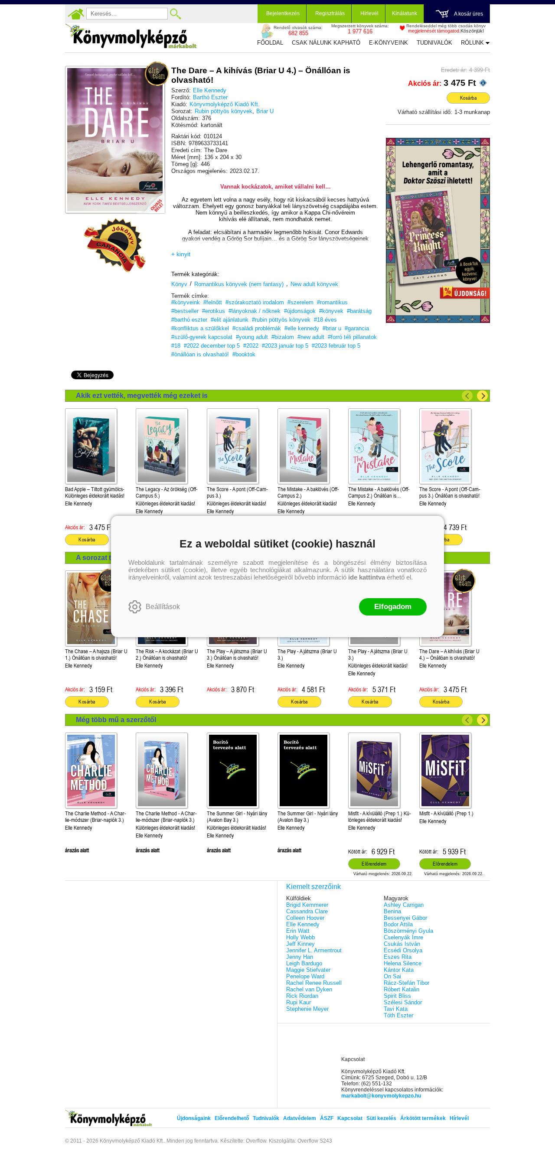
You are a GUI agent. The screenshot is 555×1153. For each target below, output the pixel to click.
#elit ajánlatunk (229, 319)
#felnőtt (212, 302)
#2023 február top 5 (336, 345)
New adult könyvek (314, 284)
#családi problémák (256, 328)
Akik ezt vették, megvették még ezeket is (142, 395)
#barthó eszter (189, 319)
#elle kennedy (301, 328)
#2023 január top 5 (285, 345)
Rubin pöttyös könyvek (223, 111)
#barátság (359, 311)
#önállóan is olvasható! (200, 354)
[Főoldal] (76, 14)
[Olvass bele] (149, 198)
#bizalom (282, 337)
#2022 (250, 345)
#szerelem (300, 302)
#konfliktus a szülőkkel (200, 328)
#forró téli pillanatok (352, 337)
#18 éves (325, 319)
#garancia (357, 328)
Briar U (265, 111)
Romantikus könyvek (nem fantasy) (239, 284)
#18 (175, 345)
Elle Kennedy (209, 90)
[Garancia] (115, 245)
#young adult (252, 337)
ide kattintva (366, 577)
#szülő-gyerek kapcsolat (201, 337)
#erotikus (213, 311)
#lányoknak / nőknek (255, 311)
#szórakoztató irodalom (254, 302)
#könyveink (185, 302)
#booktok (243, 354)
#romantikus (332, 302)
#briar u (332, 328)
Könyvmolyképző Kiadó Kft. (224, 104)
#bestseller (185, 311)
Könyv (179, 284)
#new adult (310, 337)
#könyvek (331, 311)
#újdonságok (300, 311)
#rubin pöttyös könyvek (281, 319)
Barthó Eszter (210, 97)
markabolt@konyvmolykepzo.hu (381, 1096)
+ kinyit (180, 254)
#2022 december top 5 (212, 345)
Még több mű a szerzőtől (116, 719)
